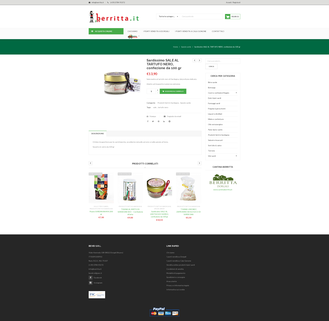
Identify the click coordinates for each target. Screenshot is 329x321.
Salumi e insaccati (215, 140)
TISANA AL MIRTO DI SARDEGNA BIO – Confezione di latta (130, 211)
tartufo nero (163, 107)
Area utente (171, 281)
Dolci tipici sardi (101, 206)
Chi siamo (170, 252)
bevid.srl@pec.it (95, 273)
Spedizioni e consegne (175, 277)
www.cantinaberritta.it (222, 189)
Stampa (153, 116)
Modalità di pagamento (175, 273)
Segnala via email (174, 116)
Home (175, 47)
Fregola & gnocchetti (217, 109)
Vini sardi (212, 156)
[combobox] (167, 16)
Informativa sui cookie (175, 289)
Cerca (211, 66)
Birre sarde (212, 82)
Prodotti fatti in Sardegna (168, 103)
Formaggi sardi (214, 103)
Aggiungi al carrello (174, 91)
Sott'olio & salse (214, 145)
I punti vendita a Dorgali (176, 257)
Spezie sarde (186, 47)
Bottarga (212, 87)
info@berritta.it (95, 269)
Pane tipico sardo (215, 130)
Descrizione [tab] (97, 133)
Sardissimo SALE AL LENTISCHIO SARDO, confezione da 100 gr (159, 214)
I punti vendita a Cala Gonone (178, 261)
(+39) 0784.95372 (96, 265)
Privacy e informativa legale (177, 285)
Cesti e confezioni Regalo (218, 93)
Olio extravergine (215, 124)
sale (154, 107)
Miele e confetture (216, 119)
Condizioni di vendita (175, 269)
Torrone (211, 151)
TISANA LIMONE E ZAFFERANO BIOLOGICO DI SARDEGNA (188, 211)
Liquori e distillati (215, 114)
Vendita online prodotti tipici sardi (180, 265)
